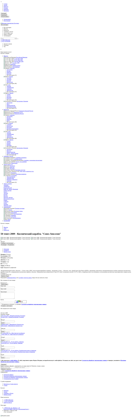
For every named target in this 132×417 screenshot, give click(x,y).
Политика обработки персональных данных (15, 376)
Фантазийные (16, 67)
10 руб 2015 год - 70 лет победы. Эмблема (11, 343)
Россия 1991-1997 (19, 61)
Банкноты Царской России (26, 111)
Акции (5, 5)
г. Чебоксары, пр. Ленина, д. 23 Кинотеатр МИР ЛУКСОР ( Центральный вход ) (16, 408)
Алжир (8, 94)
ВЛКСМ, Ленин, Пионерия (11, 189)
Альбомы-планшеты (21, 157)
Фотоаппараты (17, 218)
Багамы (9, 71)
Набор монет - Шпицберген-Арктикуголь (11, 325)
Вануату (9, 150)
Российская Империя (21, 57)
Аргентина (9, 69)
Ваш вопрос (4, 291)
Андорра (9, 79)
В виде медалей (8, 187)
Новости (6, 6)
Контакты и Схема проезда (11, 384)
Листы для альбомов (21, 161)
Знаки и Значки (8, 183)
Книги (10, 209)
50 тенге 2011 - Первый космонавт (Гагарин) (12, 317)
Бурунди (9, 98)
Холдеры (12, 168)
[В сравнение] (9, 323)
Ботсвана (9, 97)
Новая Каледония (11, 106)
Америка (12, 68)
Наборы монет (16, 65)
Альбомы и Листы (8, 393)
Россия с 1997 (16, 62)
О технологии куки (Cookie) (11, 378)
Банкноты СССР (18, 112)
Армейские (7, 186)
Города (5, 192)
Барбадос (9, 72)
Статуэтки (13, 216)
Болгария (9, 127)
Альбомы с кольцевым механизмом (33, 160)
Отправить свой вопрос (6, 305)
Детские (6, 193)
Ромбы (5, 200)
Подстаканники (17, 214)
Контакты (6, 10)
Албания (9, 124)
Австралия (9, 102)
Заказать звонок (8, 44)
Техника (6, 204)
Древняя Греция (11, 176)
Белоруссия (10, 82)
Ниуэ (8, 104)
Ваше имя (3, 286)
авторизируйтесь (11, 277)
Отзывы (6, 8)
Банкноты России (19, 113)
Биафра (9, 144)
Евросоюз (12, 64)
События (6, 201)
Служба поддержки (6, 381)
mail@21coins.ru (8, 402)
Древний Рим (10, 178)
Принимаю (3, 364)
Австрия (9, 78)
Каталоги (12, 165)
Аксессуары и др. (8, 164)
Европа (11, 76)
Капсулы (12, 167)
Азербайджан (10, 87)
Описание (6, 249)
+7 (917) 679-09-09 (5, 41)
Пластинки (14, 212)
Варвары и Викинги (12, 179)
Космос (5, 194)
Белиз (8, 120)
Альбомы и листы (8, 156)
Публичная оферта (8, 374)
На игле (6, 196)
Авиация (6, 185)
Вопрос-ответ (7, 251)
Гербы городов (7, 190)
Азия (9, 84)
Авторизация (7, 19)
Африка (11, 93)
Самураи (9, 181)
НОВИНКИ (7, 220)
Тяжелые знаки (8, 205)
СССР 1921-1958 (18, 58)
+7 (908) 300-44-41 (5, 40)
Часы (9, 219)
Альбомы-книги (18, 159)
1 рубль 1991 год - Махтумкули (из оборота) (12, 334)
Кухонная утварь (18, 211)
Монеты (6, 56)
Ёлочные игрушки (19, 208)
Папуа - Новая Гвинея (12, 153)
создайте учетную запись (25, 277)
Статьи (5, 4)
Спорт (5, 203)
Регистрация (7, 20)
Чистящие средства (20, 170)
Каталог (3, 388)
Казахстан (6, 230)
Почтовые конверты (21, 174)
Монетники (14, 163)
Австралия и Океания (22, 101)
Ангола (9, 95)
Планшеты (13, 172)
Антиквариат (7, 207)
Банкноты (6, 109)
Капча (2, 299)
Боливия (9, 73)
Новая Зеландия (11, 105)
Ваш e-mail (3, 288)
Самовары (13, 215)
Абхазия (9, 86)
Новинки (6, 9)
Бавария (9, 80)
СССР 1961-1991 (18, 60)
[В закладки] (7, 323)
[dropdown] (1, 1)
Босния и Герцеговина (12, 128)
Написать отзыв (5, 276)
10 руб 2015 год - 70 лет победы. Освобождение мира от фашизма (18, 352)
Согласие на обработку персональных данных (16, 377)
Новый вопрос (4, 284)
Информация (4, 372)
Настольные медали (9, 198)
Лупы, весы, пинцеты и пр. (26, 171)
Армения (9, 89)
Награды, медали (8, 197)
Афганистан (10, 90)
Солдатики (14, 175)
